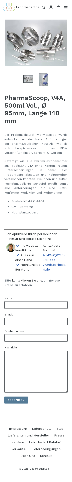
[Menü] (66, 7)
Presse (59, 435)
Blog (60, 428)
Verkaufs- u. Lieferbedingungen (36, 449)
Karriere (17, 442)
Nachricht (10, 347)
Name (8, 298)
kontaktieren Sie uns (27, 280)
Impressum (18, 428)
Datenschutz (42, 428)
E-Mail (8, 314)
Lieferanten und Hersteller (28, 435)
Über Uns (27, 456)
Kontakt (46, 456)
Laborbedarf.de (39, 468)
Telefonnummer (15, 331)
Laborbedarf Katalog (45, 442)
